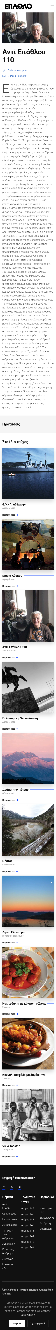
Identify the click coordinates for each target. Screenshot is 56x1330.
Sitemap (6, 1293)
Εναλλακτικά (9, 1219)
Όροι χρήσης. (28, 1314)
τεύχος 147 (27, 1219)
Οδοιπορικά (9, 1213)
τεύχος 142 (27, 1247)
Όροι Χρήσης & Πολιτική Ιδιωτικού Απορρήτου (27, 1289)
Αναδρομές (8, 1243)
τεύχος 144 (27, 1236)
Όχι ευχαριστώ (38, 1323)
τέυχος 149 (27, 1208)
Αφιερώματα (9, 1224)
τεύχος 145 (27, 1230)
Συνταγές (7, 1258)
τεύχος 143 (27, 1241)
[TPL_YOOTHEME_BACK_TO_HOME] (18, 6)
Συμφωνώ (17, 1323)
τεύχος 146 (27, 1225)
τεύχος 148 (27, 1214)
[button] (52, 6)
